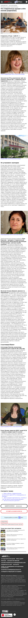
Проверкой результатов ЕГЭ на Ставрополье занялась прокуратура (16, 539)
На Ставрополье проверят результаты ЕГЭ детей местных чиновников (15, 531)
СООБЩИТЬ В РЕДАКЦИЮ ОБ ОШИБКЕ (11, 571)
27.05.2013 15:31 (4, 5)
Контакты (16, 564)
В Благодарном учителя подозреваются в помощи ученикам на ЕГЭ (15, 548)
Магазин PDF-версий (13, 560)
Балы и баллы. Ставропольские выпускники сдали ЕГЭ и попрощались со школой (14, 495)
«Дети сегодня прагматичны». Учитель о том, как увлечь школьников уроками (14, 498)
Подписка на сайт (6, 564)
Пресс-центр (19, 558)
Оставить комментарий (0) (14, 511)
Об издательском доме (8, 558)
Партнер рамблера (13, 611)
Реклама (3, 560)
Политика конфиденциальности (11, 569)
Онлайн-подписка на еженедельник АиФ (13, 562)
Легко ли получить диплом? (12, 500)
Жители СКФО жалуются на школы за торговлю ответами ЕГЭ (14, 535)
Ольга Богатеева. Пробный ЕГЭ (12, 33)
